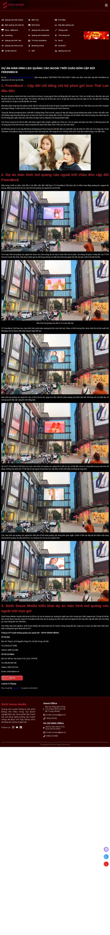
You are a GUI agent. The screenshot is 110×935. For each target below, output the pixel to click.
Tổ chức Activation (39, 40)
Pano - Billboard (11, 30)
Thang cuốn (63, 30)
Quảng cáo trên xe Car (14, 46)
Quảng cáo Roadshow (40, 35)
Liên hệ (12, 678)
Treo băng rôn (64, 35)
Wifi (33, 51)
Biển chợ (35, 20)
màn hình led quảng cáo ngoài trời (20, 77)
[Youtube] (21, 727)
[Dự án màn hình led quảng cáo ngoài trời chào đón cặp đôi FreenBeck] (13, 9)
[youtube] (17, 727)
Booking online (38, 46)
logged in (17, 688)
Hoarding (8, 35)
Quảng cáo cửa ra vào (40, 30)
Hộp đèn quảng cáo (66, 25)
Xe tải (60, 40)
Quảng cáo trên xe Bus (14, 20)
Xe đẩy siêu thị (10, 51)
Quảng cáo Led (64, 51)
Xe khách (62, 46)
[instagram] (13, 727)
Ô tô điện (62, 20)
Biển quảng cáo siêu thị (14, 25)
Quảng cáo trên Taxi (13, 40)
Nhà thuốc (36, 25)
